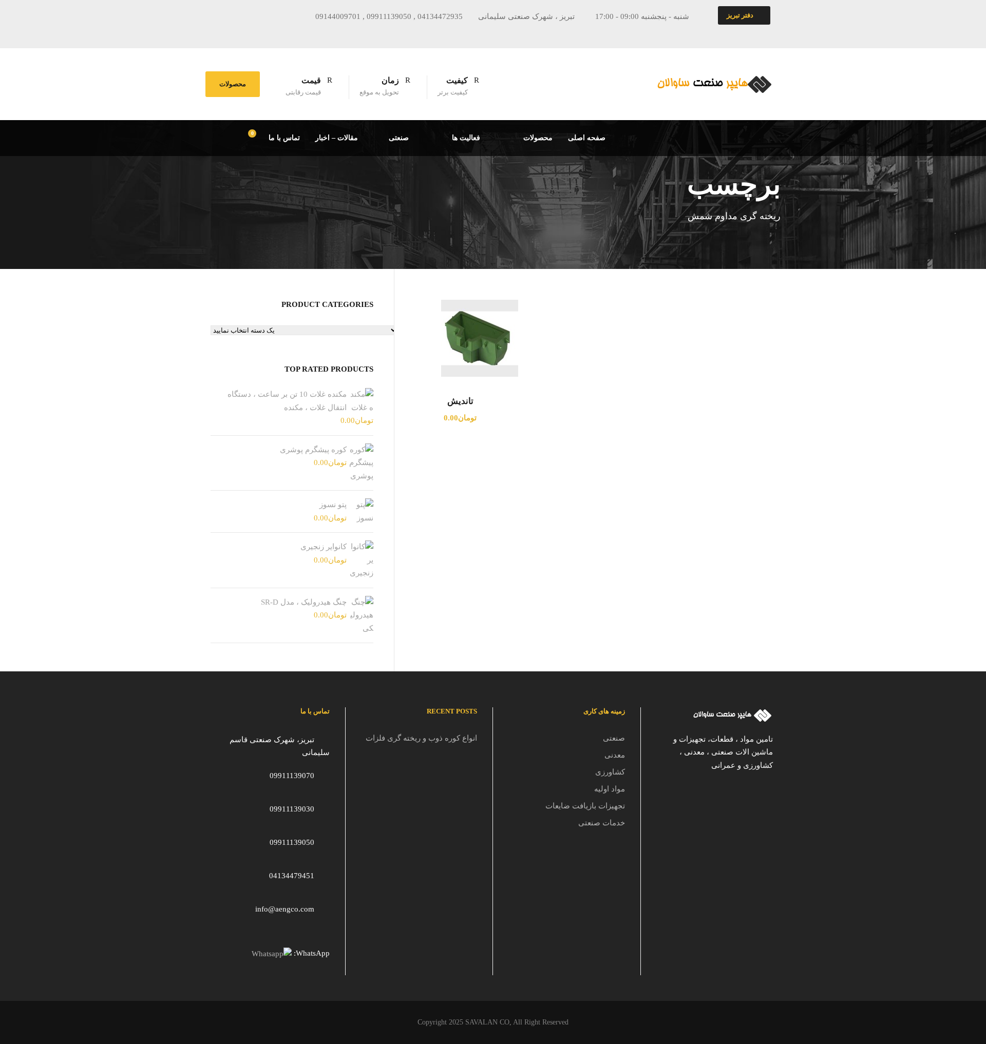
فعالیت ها (466, 138)
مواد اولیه (609, 789)
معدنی (614, 755)
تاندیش (460, 401)
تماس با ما (284, 138)
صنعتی (399, 138)
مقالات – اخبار (336, 138)
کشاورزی (610, 772)
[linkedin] (283, 33)
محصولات (232, 84)
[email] (226, 33)
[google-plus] (264, 33)
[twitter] (302, 33)
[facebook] (245, 33)
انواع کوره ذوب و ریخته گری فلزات (421, 738)
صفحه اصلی (586, 138)
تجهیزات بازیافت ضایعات (585, 806)
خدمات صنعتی (601, 823)
